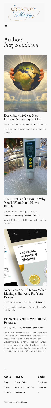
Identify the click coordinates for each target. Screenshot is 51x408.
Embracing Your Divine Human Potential (25, 320)
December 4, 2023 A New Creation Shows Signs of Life (23, 117)
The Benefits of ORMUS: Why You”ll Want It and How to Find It (25, 202)
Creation (42, 124)
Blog (42, 327)
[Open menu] (5, 26)
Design (41, 302)
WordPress (22, 402)
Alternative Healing (14, 215)
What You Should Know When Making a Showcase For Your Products (25, 293)
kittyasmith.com (29, 124)
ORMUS (36, 215)
